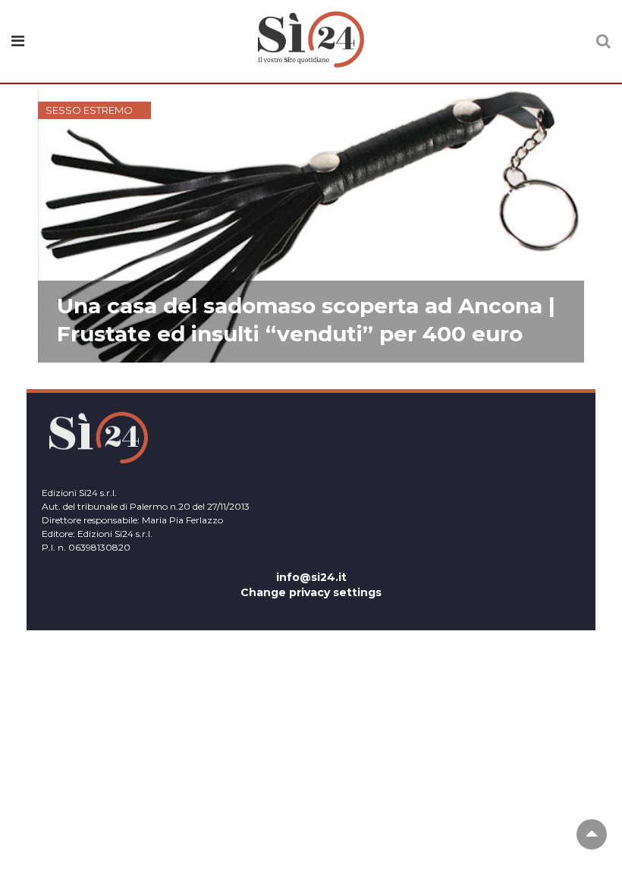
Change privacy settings (311, 592)
